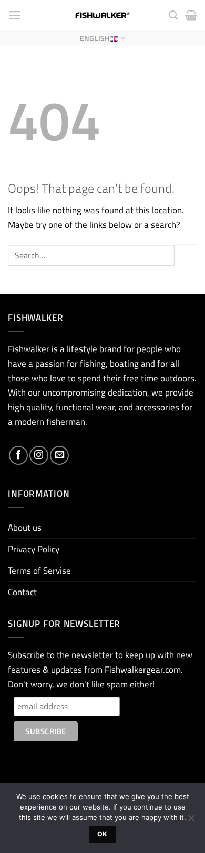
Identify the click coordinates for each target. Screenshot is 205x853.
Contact (22, 592)
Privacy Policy (33, 549)
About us (25, 527)
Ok (102, 834)
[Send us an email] (59, 455)
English (95, 38)
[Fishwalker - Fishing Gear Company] (103, 15)
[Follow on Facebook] (18, 455)
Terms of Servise (39, 570)
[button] (15, 15)
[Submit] (186, 255)
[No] (190, 821)
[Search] (173, 15)
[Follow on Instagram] (38, 455)
